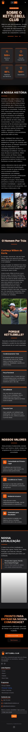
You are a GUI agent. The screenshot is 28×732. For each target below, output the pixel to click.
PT (15, 2)
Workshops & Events (7, 692)
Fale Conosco (14, 640)
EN (12, 2)
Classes (3, 675)
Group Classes (5, 685)
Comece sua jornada (12, 635)
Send (14, 716)
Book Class (4, 678)
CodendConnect (17, 723)
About (3, 673)
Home (3, 671)
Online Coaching (6, 690)
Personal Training (6, 688)
